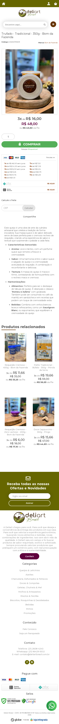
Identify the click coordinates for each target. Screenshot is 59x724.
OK (28, 208)
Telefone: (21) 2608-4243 (30, 648)
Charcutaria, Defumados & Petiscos (29, 579)
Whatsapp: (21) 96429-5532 (30, 651)
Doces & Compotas (29, 583)
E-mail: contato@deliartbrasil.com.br (30, 654)
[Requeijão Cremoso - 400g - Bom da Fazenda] (15, 363)
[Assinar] (29, 503)
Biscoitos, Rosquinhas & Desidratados (29, 600)
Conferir (29, 556)
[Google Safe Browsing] (29, 701)
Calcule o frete (8, 200)
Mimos (29, 609)
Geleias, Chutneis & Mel (29, 587)
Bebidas (29, 604)
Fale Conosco (30, 629)
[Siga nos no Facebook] (27, 662)
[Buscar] (45, 24)
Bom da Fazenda (51, 43)
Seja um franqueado (29, 633)
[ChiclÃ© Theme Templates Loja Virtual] (20, 720)
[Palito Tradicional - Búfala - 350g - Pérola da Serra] (43, 363)
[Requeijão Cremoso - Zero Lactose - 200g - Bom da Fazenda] (15, 428)
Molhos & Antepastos (29, 591)
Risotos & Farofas (29, 596)
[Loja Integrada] (39, 720)
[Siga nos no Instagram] (32, 662)
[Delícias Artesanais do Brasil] (29, 13)
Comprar (31, 144)
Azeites (29, 574)
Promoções (30, 613)
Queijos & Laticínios (29, 570)
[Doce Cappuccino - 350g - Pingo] (43, 428)
